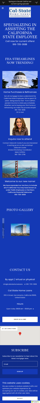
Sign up (20, 371)
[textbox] (20, 364)
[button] (4, 8)
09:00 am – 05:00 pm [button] (24, 309)
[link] (20, 8)
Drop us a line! (20, 319)
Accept (20, 398)
